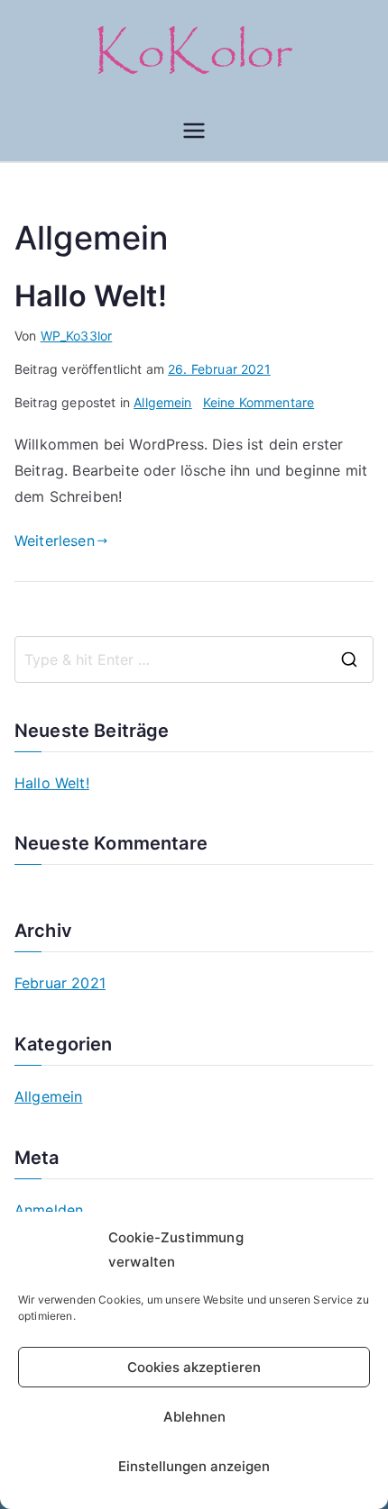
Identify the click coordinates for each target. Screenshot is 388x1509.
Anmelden (48, 1210)
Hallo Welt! (90, 296)
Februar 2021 (60, 983)
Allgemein (162, 402)
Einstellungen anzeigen (194, 1466)
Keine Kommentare (259, 402)
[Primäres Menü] (194, 130)
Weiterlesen (54, 541)
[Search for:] (194, 659)
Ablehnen (194, 1416)
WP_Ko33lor (77, 335)
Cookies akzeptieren (194, 1367)
